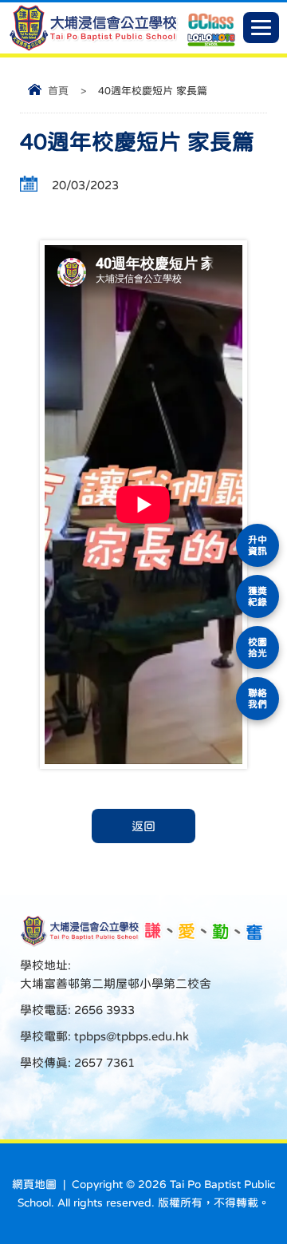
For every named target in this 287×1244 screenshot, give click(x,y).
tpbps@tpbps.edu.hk (130, 1036)
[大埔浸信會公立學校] (93, 47)
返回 (143, 826)
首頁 (58, 90)
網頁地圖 (34, 1184)
